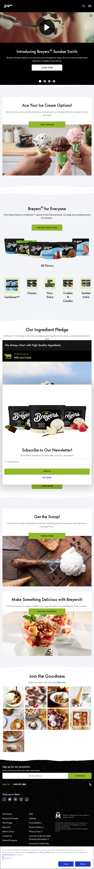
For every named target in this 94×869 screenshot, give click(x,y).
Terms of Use (32, 852)
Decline (82, 864)
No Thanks (47, 477)
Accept (66, 864)
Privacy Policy (45, 852)
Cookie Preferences (8, 855)
